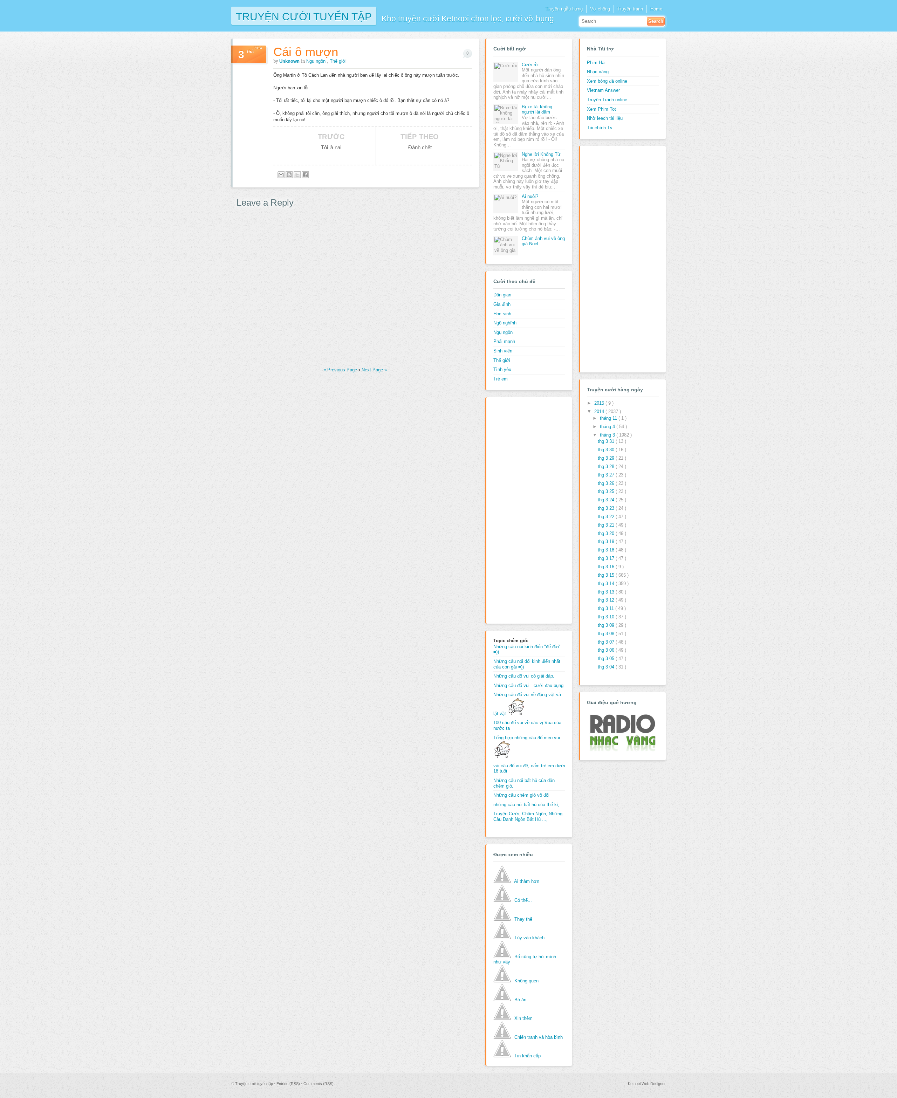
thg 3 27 (607, 475)
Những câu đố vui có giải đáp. (523, 676)
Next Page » (374, 369)
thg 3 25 (607, 491)
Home (656, 9)
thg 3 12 (607, 600)
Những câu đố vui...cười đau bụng (528, 685)
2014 (599, 411)
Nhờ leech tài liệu (605, 118)
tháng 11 (609, 418)
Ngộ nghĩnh (504, 322)
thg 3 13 (607, 592)
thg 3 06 (607, 650)
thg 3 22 (607, 516)
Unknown (290, 61)
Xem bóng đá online (607, 81)
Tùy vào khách (529, 937)
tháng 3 (608, 435)
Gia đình (502, 304)
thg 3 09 (607, 625)
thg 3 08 (607, 633)
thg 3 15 (607, 575)
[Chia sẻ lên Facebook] (305, 174)
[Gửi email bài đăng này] (281, 174)
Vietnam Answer (603, 90)
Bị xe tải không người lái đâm (537, 109)
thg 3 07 (607, 642)
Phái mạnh (504, 341)
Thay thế (523, 919)
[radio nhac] (622, 750)
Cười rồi (530, 64)
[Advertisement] (521, 509)
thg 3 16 (607, 566)
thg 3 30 (607, 449)
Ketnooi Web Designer (647, 1084)
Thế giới (338, 61)
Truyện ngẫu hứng (564, 9)
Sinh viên (502, 351)
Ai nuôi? (530, 196)
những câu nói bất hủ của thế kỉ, (526, 804)
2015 (599, 403)
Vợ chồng (600, 9)
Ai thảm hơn (526, 881)
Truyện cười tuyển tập (304, 16)
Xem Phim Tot (601, 109)
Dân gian (502, 294)
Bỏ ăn (520, 999)
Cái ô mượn (305, 52)
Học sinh (502, 313)
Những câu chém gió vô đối (521, 795)
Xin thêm (523, 1018)
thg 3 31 (607, 441)
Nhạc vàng (598, 71)
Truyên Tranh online (607, 99)
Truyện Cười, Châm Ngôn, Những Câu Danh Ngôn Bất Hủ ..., (527, 816)
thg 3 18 (607, 550)
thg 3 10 (607, 616)
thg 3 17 (607, 558)
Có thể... (523, 900)
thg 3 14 (607, 583)
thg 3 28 (607, 466)
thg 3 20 (607, 533)
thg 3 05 (607, 658)
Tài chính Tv (599, 127)
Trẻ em (500, 379)
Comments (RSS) (318, 1084)
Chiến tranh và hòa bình (538, 1037)
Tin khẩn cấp (527, 1055)
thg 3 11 (606, 608)
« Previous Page (340, 369)
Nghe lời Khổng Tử (541, 154)
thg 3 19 (607, 541)
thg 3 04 (607, 667)
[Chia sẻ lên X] (297, 174)
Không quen (526, 980)
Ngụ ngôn (316, 61)
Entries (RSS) (288, 1084)
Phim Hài (596, 62)
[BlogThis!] (289, 174)
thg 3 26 (607, 483)
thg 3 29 (607, 458)
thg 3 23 (607, 508)
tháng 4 (608, 426)
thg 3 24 (607, 499)
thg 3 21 (607, 525)
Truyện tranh (630, 9)
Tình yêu (502, 369)
